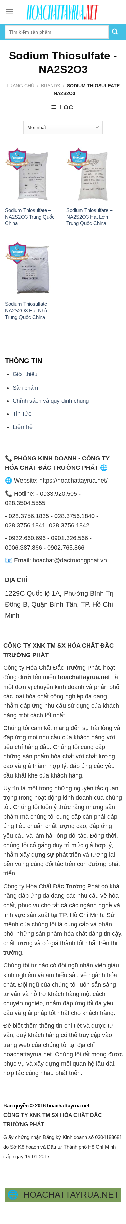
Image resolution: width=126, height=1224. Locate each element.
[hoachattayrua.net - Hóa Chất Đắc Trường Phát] (63, 12)
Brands (50, 85)
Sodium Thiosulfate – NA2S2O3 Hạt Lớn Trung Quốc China (89, 216)
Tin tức (22, 413)
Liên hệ (23, 427)
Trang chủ (20, 85)
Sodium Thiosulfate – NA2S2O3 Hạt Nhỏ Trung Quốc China (28, 310)
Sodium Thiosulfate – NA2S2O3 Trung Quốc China (30, 216)
